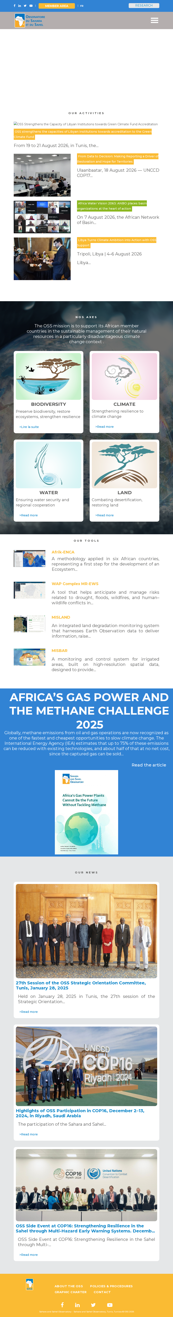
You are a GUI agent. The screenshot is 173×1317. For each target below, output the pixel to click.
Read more (41, 90)
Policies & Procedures (111, 1286)
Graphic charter (70, 1292)
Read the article (149, 765)
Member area (56, 6)
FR (81, 5)
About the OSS (69, 1286)
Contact (102, 1292)
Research (144, 5)
